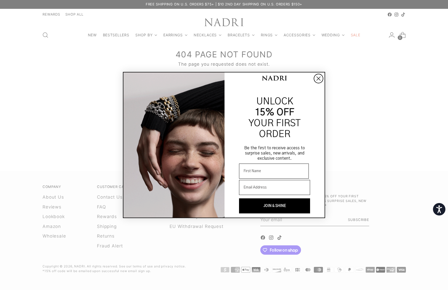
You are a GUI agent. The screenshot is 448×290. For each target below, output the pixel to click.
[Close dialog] (318, 78)
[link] (275, 79)
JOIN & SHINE (274, 206)
